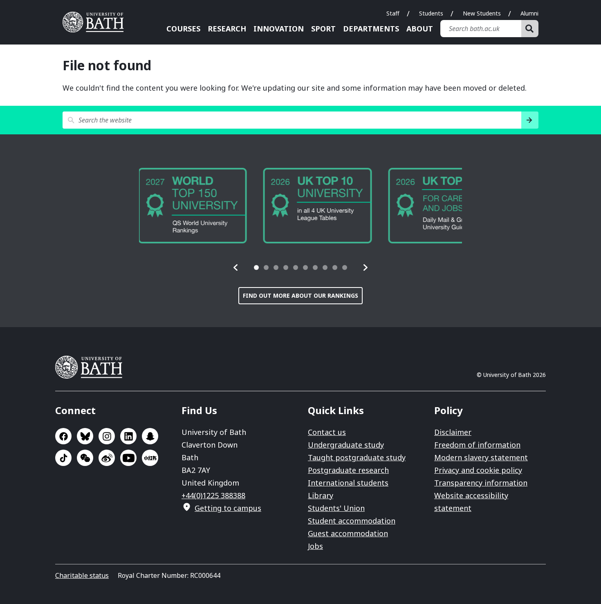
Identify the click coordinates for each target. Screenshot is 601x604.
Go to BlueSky (85, 436)
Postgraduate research (348, 470)
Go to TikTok (63, 458)
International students (348, 483)
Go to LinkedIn (128, 436)
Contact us (327, 432)
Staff (392, 13)
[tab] (256, 267)
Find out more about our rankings (300, 295)
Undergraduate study (346, 445)
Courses (183, 28)
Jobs (315, 546)
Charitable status (82, 575)
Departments (371, 28)
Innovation (278, 28)
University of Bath (96, 22)
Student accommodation (351, 521)
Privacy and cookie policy (478, 470)
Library (320, 495)
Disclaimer (452, 432)
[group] (195, 205)
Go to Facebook (63, 436)
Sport (323, 28)
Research (227, 28)
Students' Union (336, 508)
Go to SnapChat (150, 436)
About (419, 28)
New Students (482, 13)
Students (431, 13)
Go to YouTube (128, 458)
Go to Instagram (107, 436)
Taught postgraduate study (357, 457)
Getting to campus (228, 508)
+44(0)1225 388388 (213, 495)
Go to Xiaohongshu (150, 458)
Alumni (529, 13)
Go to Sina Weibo (107, 458)
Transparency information (480, 483)
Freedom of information (477, 445)
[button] (236, 267)
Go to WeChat (85, 458)
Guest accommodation (348, 533)
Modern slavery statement (481, 457)
